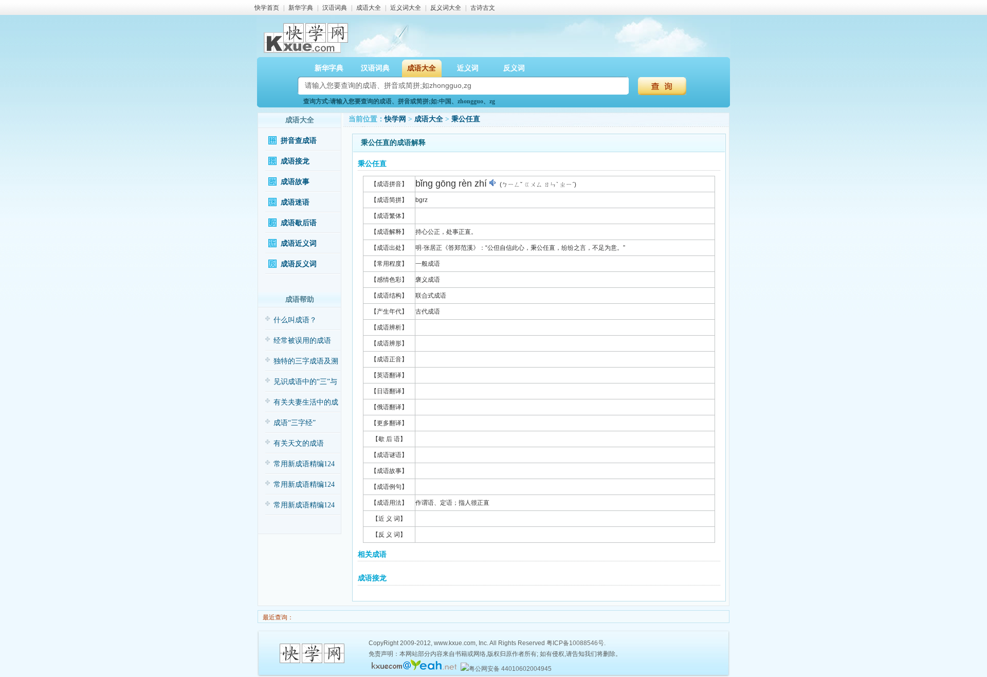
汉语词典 (334, 7)
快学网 (395, 119)
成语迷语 (295, 202)
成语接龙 (295, 161)
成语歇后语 (299, 223)
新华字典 (300, 7)
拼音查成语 (299, 140)
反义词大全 (445, 7)
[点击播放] (493, 183)
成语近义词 (299, 243)
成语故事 (295, 182)
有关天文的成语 (298, 443)
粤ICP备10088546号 (575, 643)
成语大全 (368, 7)
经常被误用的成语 (302, 340)
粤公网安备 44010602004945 (510, 668)
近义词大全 (405, 7)
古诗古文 (482, 7)
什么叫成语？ (295, 320)
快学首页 (266, 7)
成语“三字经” (294, 423)
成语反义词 (299, 264)
